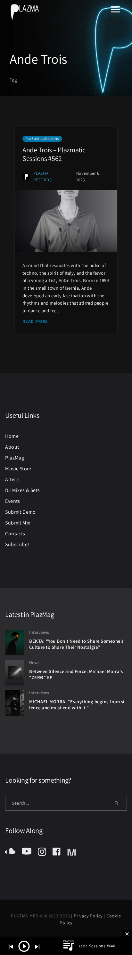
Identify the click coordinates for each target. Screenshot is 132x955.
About (12, 447)
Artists (12, 479)
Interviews (39, 632)
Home (12, 436)
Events (12, 501)
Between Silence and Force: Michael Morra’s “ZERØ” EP (76, 674)
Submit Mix (17, 522)
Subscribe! (17, 544)
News (34, 662)
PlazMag (14, 457)
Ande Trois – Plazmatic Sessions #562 (53, 154)
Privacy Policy (89, 916)
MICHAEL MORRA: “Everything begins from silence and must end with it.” (77, 704)
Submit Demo (20, 512)
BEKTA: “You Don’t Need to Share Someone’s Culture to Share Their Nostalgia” (76, 644)
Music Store (18, 468)
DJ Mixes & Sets (22, 490)
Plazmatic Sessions (42, 138)
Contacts (15, 533)
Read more (35, 321)
